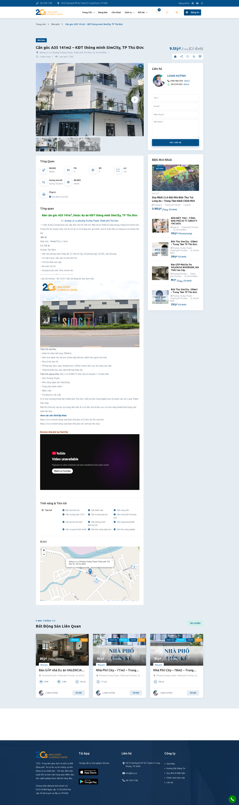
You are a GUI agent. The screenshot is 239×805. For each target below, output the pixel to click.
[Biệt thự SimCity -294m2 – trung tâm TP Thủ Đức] (160, 297)
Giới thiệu (171, 763)
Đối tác (141, 12)
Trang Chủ (87, 12)
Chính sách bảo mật (176, 778)
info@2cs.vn (131, 773)
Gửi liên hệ (175, 143)
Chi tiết (79, 693)
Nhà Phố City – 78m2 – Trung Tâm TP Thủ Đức (173, 670)
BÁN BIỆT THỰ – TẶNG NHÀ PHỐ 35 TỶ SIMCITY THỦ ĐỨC (184, 221)
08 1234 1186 (132, 780)
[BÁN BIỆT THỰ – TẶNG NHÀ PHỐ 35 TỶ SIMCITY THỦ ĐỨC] (160, 226)
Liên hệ (170, 782)
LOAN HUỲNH (176, 75)
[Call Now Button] (232, 799)
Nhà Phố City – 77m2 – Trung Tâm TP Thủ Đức (116, 670)
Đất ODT (155, 193)
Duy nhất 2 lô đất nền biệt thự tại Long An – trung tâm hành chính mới (173, 199)
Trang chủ (41, 24)
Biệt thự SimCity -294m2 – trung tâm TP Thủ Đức (184, 290)
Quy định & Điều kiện (176, 773)
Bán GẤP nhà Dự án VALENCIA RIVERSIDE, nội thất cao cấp (185, 267)
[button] (134, 99)
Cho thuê (116, 12)
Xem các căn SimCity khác (53, 415)
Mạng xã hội (184, 3)
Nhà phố (55, 24)
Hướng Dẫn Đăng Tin (176, 768)
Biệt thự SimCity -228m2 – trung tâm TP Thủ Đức (184, 243)
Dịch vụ (128, 12)
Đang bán (102, 12)
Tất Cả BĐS (195, 623)
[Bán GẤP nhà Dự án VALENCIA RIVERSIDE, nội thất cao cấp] (160, 273)
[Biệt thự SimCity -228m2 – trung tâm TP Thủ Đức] (160, 249)
